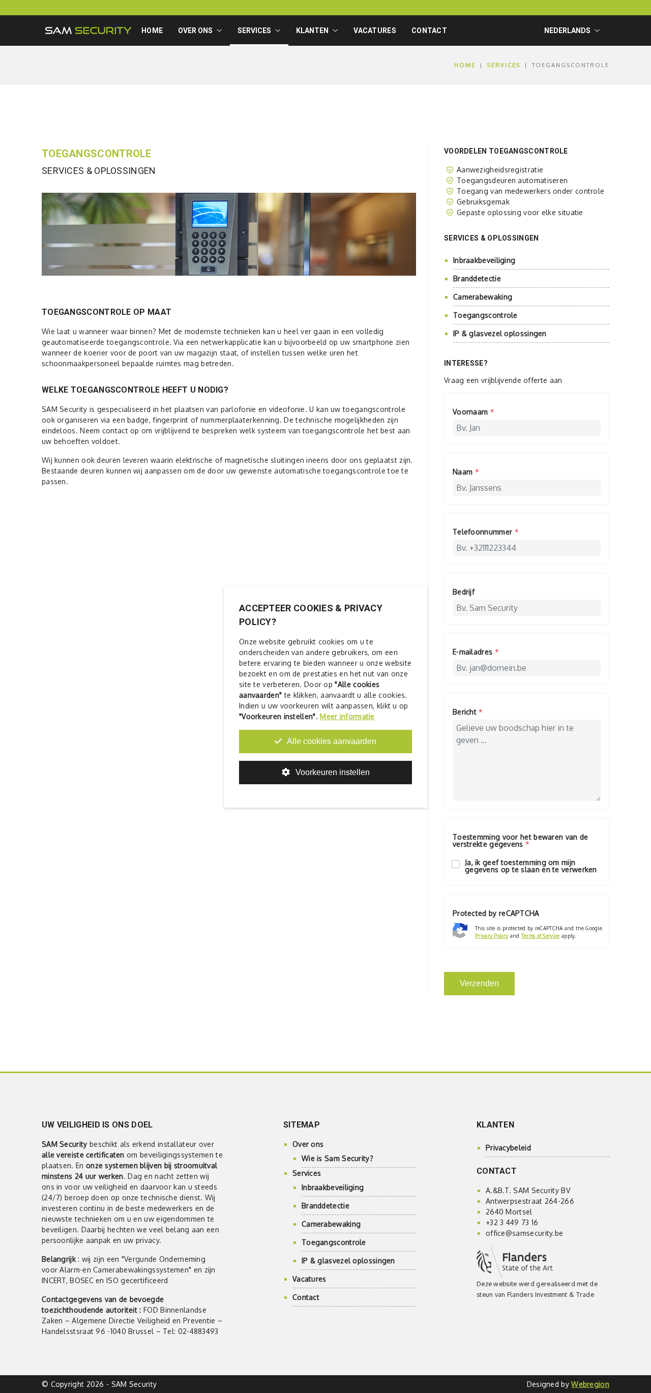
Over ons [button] (195, 30)
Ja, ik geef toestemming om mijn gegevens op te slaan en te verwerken (531, 866)
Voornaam (473, 412)
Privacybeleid (508, 1147)
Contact (429, 30)
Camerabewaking (482, 296)
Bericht (468, 712)
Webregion (590, 1384)
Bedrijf (464, 592)
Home (152, 30)
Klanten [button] (312, 30)
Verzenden (479, 983)
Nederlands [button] (567, 30)
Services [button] (254, 30)
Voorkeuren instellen (331, 772)
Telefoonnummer (486, 532)
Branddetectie (477, 278)
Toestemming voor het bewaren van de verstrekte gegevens (520, 841)
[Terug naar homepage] (88, 30)
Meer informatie (347, 716)
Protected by (496, 913)
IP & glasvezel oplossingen (500, 333)
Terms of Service (540, 936)
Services (503, 65)
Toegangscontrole (485, 315)
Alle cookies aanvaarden (330, 741)
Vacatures (374, 30)
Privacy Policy (491, 936)
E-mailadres (476, 652)
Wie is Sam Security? (337, 1158)
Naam (466, 472)
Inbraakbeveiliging (484, 260)
